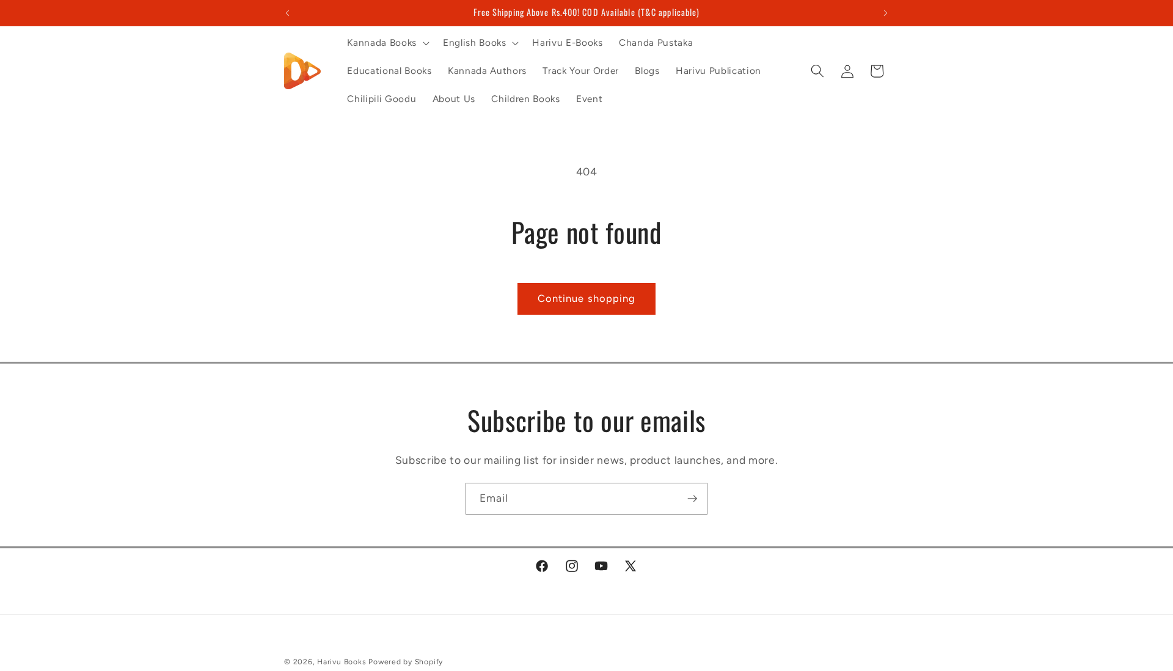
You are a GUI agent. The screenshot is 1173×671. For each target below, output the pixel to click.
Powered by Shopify (405, 662)
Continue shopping (587, 298)
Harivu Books (341, 662)
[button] (386, 43)
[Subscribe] (692, 499)
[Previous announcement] (287, 13)
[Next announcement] (885, 13)
